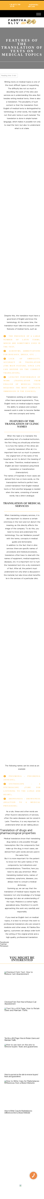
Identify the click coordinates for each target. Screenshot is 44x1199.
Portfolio (22, 1160)
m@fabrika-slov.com (33, 5)
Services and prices (22, 1155)
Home (22, 1143)
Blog (22, 1166)
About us (22, 1149)
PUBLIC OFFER (22, 1172)
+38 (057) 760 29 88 (14, 5)
